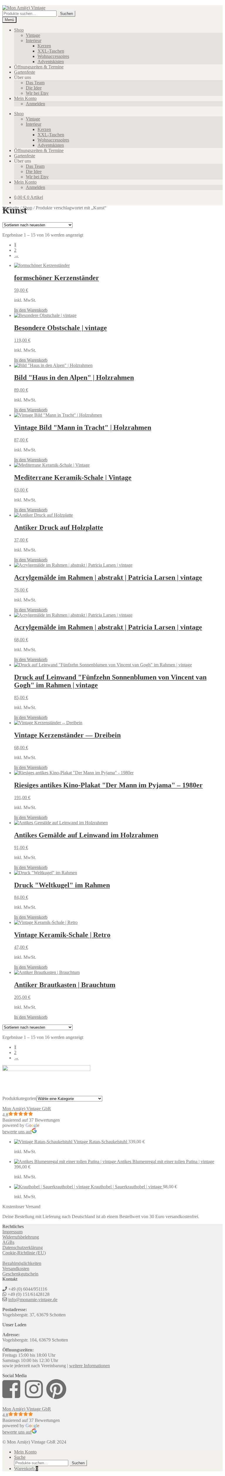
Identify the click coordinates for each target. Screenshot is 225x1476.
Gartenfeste (24, 72)
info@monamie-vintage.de (32, 1299)
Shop (19, 29)
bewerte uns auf (17, 1131)
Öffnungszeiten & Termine (39, 66)
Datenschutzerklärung (22, 1247)
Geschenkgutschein (20, 1273)
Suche (19, 1457)
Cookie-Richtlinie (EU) (24, 1252)
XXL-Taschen (51, 51)
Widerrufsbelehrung (20, 1236)
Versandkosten (15, 1268)
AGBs (8, 1242)
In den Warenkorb (30, 310)
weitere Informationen (89, 1365)
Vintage (33, 35)
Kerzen (44, 45)
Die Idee (34, 87)
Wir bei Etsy (37, 93)
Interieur (33, 40)
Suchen (66, 13)
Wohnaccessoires (53, 56)
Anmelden (35, 103)
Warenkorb (26, 1468)
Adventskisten (51, 61)
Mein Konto (25, 98)
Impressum (12, 1231)
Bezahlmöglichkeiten (21, 1263)
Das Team (35, 82)
